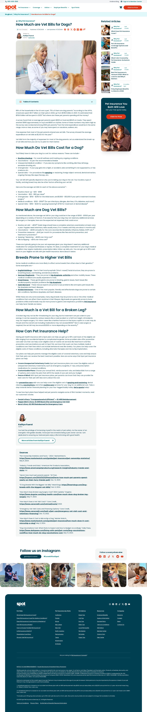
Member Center (101, 631)
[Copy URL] (84, 29)
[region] (73, 575)
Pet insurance (90, 302)
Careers (119, 618)
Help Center (100, 637)
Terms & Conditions (103, 624)
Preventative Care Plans (24, 634)
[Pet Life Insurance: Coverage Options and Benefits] (116, 43)
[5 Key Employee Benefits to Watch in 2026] (116, 87)
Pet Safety (81, 634)
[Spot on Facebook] (100, 556)
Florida (57, 618)
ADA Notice (100, 628)
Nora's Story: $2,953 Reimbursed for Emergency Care (40, 404)
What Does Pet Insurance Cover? (26, 615)
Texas (57, 637)
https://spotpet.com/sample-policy (94, 670)
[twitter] (71, 29)
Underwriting (114, 2)
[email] (81, 29)
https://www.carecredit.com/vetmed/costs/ (38, 504)
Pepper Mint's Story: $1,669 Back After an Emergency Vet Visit (44, 402)
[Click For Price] (121, 8)
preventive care (26, 382)
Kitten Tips (82, 624)
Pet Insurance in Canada (79, 655)
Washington (59, 640)
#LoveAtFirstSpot (51, 556)
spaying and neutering (77, 382)
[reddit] (74, 29)
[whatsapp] (78, 29)
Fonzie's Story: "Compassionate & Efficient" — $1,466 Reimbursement (47, 399)
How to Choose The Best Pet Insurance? (28, 628)
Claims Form (101, 634)
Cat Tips (81, 618)
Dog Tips (81, 621)
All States (58, 644)
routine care (48, 385)
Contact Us (120, 624)
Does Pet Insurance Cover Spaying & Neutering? (31, 621)
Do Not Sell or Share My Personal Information (53, 703)
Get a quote (79, 387)
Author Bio (31, 37)
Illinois (57, 621)
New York (57, 628)
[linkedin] (68, 29)
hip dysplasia (56, 275)
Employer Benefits (102, 615)
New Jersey (58, 624)
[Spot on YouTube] (122, 556)
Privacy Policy (34, 703)
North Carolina (59, 631)
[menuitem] (24, 8)
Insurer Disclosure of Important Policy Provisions (51, 667)
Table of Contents (30, 102)
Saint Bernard (24, 285)
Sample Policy (101, 621)
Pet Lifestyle (82, 631)
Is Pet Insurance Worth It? (24, 631)
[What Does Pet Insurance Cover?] (116, 30)
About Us (120, 615)
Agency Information (103, 618)
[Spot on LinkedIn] (104, 556)
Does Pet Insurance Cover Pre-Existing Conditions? (32, 618)
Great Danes (23, 280)
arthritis (66, 275)
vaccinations (29, 385)
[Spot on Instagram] (110, 604)
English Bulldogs (25, 270)
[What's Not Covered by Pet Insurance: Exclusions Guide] (116, 57)
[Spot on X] (113, 556)
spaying (48, 172)
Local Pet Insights (84, 628)
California (58, 615)
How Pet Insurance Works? (24, 624)
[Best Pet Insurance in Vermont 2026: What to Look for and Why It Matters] (116, 73)
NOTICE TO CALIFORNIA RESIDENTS (26, 667)
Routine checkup (25, 158)
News (118, 621)
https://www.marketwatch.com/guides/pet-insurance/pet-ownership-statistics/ (55, 458)
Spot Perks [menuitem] (75, 8)
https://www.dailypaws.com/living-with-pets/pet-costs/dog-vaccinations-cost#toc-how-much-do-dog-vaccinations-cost (52, 531)
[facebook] (65, 29)
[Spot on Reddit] (117, 556)
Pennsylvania (59, 634)
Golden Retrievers (25, 289)
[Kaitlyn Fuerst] (19, 35)
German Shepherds (26, 275)
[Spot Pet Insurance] (21, 604)
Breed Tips (82, 615)
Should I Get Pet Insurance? (25, 637)
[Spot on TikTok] (108, 556)
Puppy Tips (82, 637)
